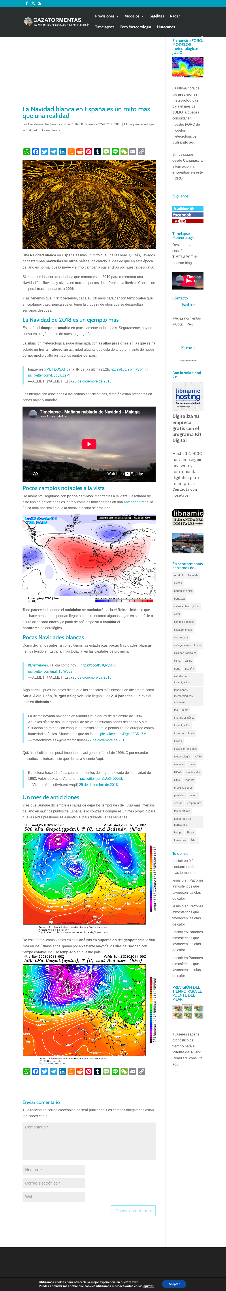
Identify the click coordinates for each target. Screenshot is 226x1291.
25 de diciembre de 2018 (92, 381)
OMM (177, 780)
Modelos (132, 17)
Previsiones (105, 17)
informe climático (184, 717)
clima (177, 660)
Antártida (193, 575)
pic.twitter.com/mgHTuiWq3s (50, 671)
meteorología (182, 756)
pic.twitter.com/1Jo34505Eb (101, 778)
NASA (198, 756)
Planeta (189, 780)
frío (176, 710)
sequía (178, 803)
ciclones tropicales (185, 653)
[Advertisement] (89, 71)
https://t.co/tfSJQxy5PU (98, 665)
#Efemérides (38, 665)
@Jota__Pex (182, 324)
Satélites (157, 17)
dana (177, 668)
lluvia (191, 733)
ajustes (148, 1286)
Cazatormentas (38, 124)
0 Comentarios (50, 130)
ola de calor (193, 772)
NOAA (178, 772)
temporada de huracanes (182, 821)
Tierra (190, 832)
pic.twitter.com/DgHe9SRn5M (123, 734)
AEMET (178, 575)
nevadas (179, 764)
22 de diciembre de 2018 (107, 740)
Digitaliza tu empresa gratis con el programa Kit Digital (186, 428)
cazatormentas (183, 629)
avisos (178, 583)
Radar (175, 17)
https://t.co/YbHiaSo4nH (129, 369)
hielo (185, 710)
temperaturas (182, 811)
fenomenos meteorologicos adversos (183, 696)
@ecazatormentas (186, 318)
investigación (182, 725)
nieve (192, 764)
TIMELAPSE (182, 257)
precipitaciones (183, 787)
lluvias (178, 741)
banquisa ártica (183, 590)
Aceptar (174, 1284)
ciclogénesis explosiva (187, 645)
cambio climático (184, 621)
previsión (179, 795)
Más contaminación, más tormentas (184, 867)
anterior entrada (136, 502)
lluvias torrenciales (185, 748)
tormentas (180, 840)
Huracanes (166, 27)
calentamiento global (186, 606)
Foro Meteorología (135, 27)
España (189, 668)
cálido (188, 660)
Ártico (193, 840)
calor (177, 614)
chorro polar (181, 637)
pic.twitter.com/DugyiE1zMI (49, 375)
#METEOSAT (55, 369)
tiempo (178, 832)
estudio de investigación (182, 679)
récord (193, 795)
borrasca (179, 598)
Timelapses (105, 27)
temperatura (194, 803)
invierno (179, 733)
